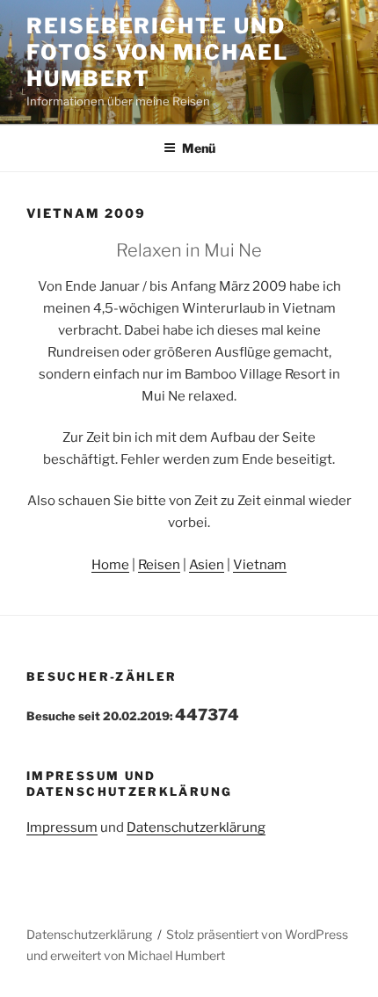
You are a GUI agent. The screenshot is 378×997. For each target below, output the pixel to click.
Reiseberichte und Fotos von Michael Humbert (157, 52)
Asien (206, 565)
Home (110, 565)
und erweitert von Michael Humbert (125, 955)
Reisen (159, 565)
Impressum (62, 827)
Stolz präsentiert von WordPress (257, 934)
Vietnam (260, 565)
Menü (198, 148)
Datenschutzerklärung (196, 827)
